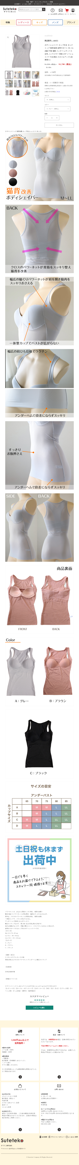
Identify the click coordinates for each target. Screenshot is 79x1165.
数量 (46, 114)
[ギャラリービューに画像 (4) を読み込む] (36, 75)
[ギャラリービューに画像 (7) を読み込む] (27, 84)
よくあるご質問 (26, 4)
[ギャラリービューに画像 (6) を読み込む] (18, 84)
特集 (8, 22)
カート (66, 14)
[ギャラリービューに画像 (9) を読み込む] (9, 92)
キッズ (39, 22)
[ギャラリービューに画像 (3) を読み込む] (27, 75)
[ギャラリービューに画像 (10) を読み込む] (18, 92)
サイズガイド (38, 4)
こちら (58, 91)
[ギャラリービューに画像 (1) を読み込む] (9, 75)
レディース (23, 22)
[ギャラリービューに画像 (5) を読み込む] (9, 84)
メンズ (55, 22)
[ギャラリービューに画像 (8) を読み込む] (36, 84)
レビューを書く (39, 1007)
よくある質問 (52, 14)
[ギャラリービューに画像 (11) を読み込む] (27, 92)
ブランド (71, 22)
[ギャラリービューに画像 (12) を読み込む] (36, 92)
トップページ (48, 35)
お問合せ (61, 14)
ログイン (73, 14)
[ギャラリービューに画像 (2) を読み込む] (18, 75)
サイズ (47, 95)
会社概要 (17, 4)
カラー (47, 104)
